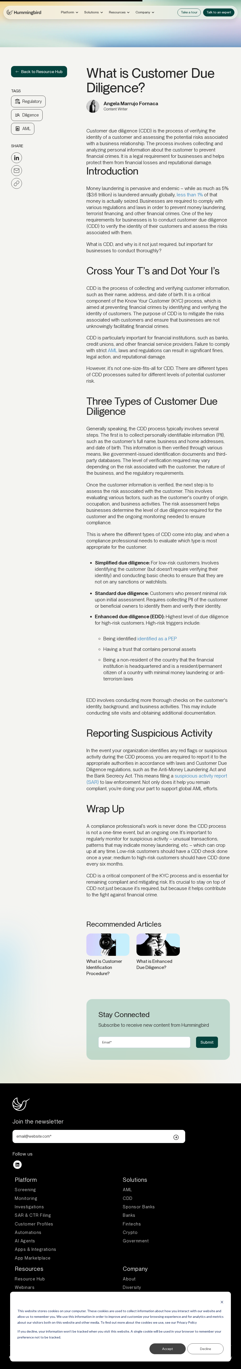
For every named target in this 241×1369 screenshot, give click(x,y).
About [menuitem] (129, 1278)
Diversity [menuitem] (132, 1287)
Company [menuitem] (135, 1268)
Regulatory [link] (32, 101)
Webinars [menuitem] (25, 1287)
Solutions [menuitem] (135, 1179)
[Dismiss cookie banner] (222, 1302)
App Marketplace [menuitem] (33, 1258)
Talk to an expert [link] (218, 12)
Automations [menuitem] (28, 1232)
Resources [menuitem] (29, 1268)
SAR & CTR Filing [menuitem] (33, 1215)
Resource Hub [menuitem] (30, 1278)
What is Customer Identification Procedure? (104, 967)
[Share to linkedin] (16, 157)
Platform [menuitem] (26, 1179)
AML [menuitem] (127, 1189)
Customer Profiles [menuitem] (34, 1223)
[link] (24, 11)
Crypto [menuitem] (130, 1232)
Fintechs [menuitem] (132, 1223)
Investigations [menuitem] (29, 1206)
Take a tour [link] (189, 12)
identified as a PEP (157, 639)
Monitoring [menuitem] (26, 1198)
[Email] (16, 170)
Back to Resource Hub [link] (42, 71)
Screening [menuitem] (25, 1189)
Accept (167, 1349)
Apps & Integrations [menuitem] (35, 1249)
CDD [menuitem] (128, 1198)
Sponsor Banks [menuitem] (139, 1206)
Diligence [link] (30, 115)
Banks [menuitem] (129, 1215)
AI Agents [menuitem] (25, 1240)
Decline (205, 1349)
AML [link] (26, 128)
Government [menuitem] (136, 1240)
